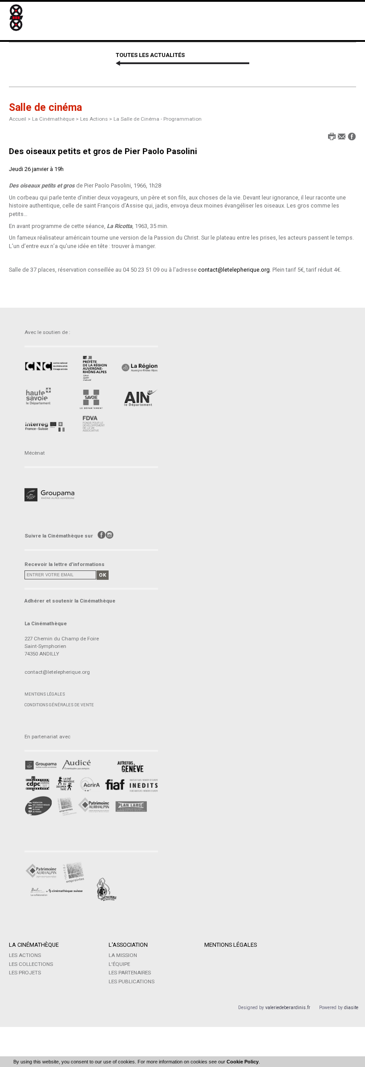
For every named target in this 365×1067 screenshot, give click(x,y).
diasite (351, 1007)
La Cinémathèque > (56, 119)
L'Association (128, 944)
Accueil (17, 119)
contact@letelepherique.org (234, 269)
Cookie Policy (243, 1061)
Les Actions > (97, 119)
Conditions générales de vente (59, 704)
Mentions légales (44, 694)
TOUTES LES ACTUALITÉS (150, 55)
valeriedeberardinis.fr (287, 1007)
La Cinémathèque (34, 944)
